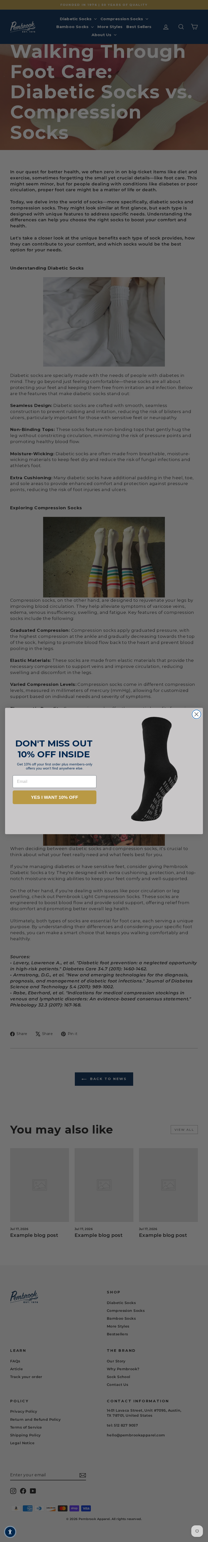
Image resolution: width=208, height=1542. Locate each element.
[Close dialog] (196, 714)
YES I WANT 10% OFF (54, 797)
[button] (10, 1532)
